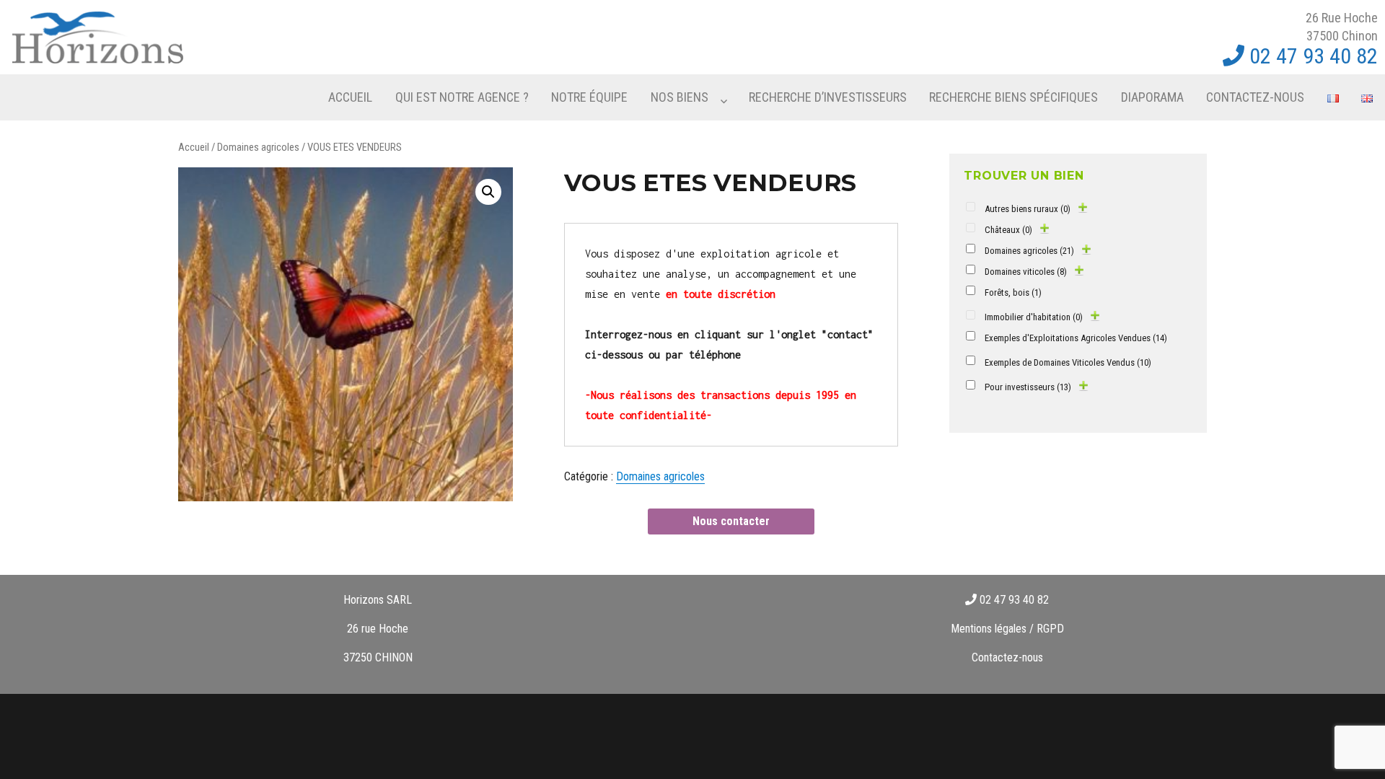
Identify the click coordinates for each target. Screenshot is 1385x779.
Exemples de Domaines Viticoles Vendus (1068, 362)
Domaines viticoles (1026, 271)
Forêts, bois (1013, 292)
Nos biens (679, 97)
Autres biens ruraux (1027, 208)
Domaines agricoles (258, 147)
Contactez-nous (1255, 97)
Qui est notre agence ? (462, 97)
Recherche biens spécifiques (1013, 97)
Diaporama (1152, 97)
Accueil (350, 97)
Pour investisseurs (1028, 387)
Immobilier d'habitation (1034, 317)
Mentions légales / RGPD (1007, 628)
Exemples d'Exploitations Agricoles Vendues (1076, 338)
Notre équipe (589, 97)
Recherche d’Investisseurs (828, 97)
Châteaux (1008, 229)
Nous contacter (731, 521)
